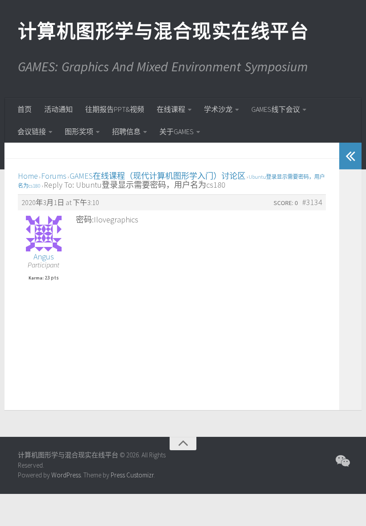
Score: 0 (286, 203)
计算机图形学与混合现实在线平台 (163, 31)
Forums (54, 176)
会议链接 (31, 131)
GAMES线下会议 (275, 109)
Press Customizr (132, 475)
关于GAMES (176, 131)
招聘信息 (126, 131)
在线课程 (171, 109)
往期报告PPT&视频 (114, 109)
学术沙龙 (218, 109)
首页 (24, 109)
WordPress (66, 475)
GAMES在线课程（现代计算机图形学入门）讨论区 (157, 176)
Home (28, 176)
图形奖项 (79, 131)
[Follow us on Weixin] (342, 461)
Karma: (36, 278)
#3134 (312, 202)
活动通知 (58, 109)
